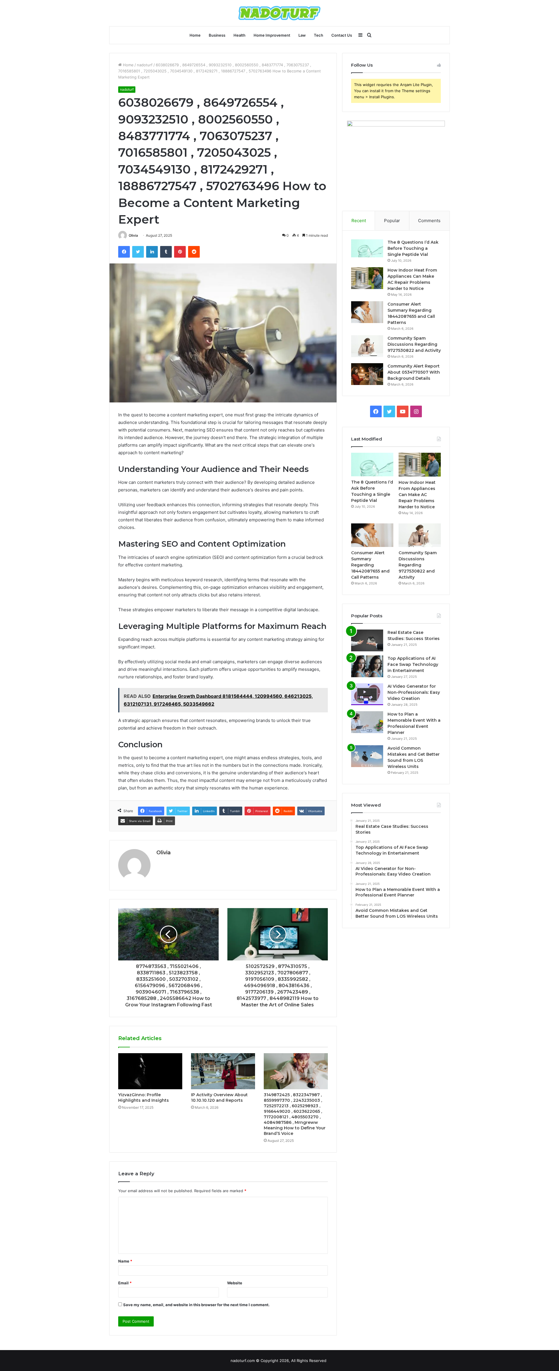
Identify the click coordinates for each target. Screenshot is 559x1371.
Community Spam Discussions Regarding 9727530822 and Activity (414, 344)
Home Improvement (272, 35)
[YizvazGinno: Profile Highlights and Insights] (150, 1071)
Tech (318, 35)
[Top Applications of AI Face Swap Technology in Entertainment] (367, 666)
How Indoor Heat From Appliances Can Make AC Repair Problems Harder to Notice (417, 494)
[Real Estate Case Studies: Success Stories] (367, 640)
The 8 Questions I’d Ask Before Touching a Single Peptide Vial (413, 248)
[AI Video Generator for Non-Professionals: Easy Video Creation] (367, 694)
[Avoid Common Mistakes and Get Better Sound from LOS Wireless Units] (367, 756)
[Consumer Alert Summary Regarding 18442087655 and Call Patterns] (367, 312)
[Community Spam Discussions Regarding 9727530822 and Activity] (367, 346)
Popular (392, 220)
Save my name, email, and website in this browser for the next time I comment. (196, 1304)
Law (302, 35)
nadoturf (145, 65)
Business (217, 35)
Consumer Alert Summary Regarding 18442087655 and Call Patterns (370, 565)
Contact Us (341, 35)
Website (234, 1283)
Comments (429, 220)
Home (195, 35)
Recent (358, 220)
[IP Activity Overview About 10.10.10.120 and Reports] (223, 1071)
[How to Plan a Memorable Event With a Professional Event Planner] (367, 722)
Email (125, 1283)
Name (125, 1261)
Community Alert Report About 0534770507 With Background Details (414, 372)
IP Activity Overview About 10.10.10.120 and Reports (219, 1097)
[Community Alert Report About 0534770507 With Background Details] (367, 374)
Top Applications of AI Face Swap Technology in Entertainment (413, 664)
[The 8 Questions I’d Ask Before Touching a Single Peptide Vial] (367, 248)
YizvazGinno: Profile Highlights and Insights (143, 1097)
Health (239, 35)
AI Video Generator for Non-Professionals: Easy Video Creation (414, 692)
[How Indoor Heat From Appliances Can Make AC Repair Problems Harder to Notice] (367, 278)
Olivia (133, 235)
